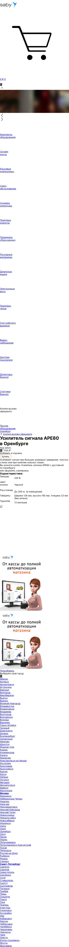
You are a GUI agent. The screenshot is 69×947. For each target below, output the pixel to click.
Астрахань (6, 687)
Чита (2, 934)
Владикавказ (7, 708)
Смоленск (5, 875)
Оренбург (5, 831)
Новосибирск (7, 820)
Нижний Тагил (7, 812)
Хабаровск (6, 918)
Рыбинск (5, 855)
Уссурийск (6, 913)
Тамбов (4, 891)
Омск (3, 826)
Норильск (5, 823)
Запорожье (6, 738)
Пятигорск (5, 850)
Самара (4, 861)
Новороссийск (8, 817)
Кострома (5, 763)
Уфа (2, 915)
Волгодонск (6, 717)
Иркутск (4, 744)
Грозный (4, 728)
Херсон (4, 921)
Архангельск (7, 684)
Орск (3, 834)
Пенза (3, 836)
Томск (3, 899)
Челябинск (6, 926)
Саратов (4, 869)
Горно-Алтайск (8, 725)
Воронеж (5, 722)
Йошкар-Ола (7, 747)
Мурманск (6, 796)
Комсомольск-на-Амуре (13, 760)
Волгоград (5, 714)
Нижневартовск (8, 806)
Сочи (2, 877)
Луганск (4, 779)
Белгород (5, 692)
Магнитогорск (7, 785)
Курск (3, 774)
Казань (4, 749)
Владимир (5, 711)
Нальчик (4, 804)
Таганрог (5, 888)
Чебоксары (6, 924)
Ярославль (6, 945)
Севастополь (7, 872)
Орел (3, 828)
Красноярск (6, 768)
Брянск (4, 700)
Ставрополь (6, 880)
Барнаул (4, 689)
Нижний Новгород (10, 809)
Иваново (4, 741)
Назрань (4, 801)
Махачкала (6, 790)
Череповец (6, 929)
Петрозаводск (8, 842)
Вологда (4, 719)
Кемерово (5, 757)
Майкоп (4, 787)
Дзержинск (6, 730)
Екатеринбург (7, 736)
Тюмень (4, 904)
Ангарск (4, 681)
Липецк (4, 777)
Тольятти (5, 896)
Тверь (3, 894)
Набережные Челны (11, 798)
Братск (4, 698)
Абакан (4, 679)
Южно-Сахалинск (10, 940)
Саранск (4, 866)
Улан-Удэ (5, 907)
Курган (4, 771)
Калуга (4, 755)
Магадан (4, 782)
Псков (3, 847)
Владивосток (7, 706)
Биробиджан (7, 695)
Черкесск (5, 932)
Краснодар (6, 766)
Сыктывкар (6, 885)
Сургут (4, 883)
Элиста (4, 937)
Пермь (3, 839)
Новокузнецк (7, 815)
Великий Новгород (10, 703)
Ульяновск (6, 910)
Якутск (4, 943)
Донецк (4, 733)
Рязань (4, 858)
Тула (2, 902)
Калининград (7, 752)
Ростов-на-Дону (9, 853)
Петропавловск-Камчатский (15, 845)
